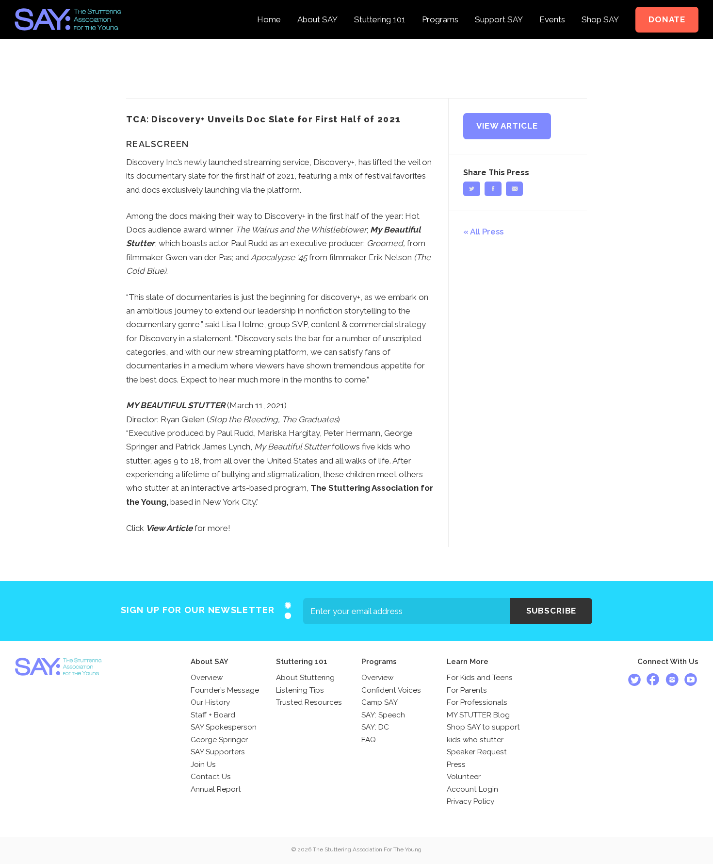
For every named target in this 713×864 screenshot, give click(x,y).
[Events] (552, 7)
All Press (486, 231)
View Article (507, 126)
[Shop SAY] (600, 7)
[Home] (269, 7)
